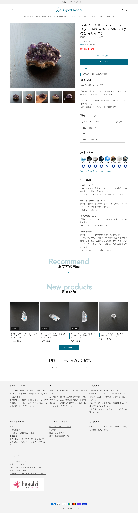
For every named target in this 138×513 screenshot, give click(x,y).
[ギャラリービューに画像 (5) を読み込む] (69, 97)
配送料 (82, 44)
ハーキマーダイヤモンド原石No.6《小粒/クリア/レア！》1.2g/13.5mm (113, 335)
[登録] (86, 367)
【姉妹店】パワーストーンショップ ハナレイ (28, 473)
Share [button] (85, 68)
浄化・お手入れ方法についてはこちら (95, 171)
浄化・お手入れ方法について (21, 470)
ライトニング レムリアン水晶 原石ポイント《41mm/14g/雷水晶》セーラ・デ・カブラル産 (54, 336)
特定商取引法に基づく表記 (60, 426)
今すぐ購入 (104, 62)
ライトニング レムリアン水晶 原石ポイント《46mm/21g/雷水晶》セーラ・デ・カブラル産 (84, 336)
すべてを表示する (69, 348)
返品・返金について (57, 433)
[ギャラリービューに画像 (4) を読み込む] (55, 97)
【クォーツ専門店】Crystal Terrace (71, 508)
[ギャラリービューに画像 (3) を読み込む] (42, 97)
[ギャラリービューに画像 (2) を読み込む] (29, 97)
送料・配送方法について (59, 436)
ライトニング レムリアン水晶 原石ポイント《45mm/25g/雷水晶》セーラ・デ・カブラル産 (24, 336)
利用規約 (53, 430)
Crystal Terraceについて (19, 461)
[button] (12, 9)
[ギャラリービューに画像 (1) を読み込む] (16, 97)
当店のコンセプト (17, 464)
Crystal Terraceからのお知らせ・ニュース (26, 467)
